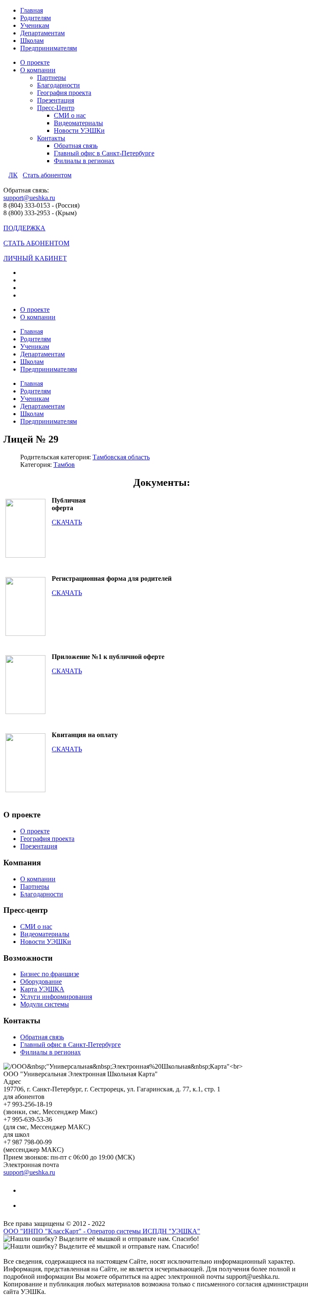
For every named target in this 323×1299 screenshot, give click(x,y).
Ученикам (34, 25)
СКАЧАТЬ (67, 522)
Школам (32, 40)
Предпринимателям (48, 48)
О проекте (35, 62)
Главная (31, 10)
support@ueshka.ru (29, 197)
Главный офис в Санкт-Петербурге (104, 153)
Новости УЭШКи (79, 130)
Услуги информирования (56, 996)
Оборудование (41, 981)
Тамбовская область (121, 457)
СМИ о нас (70, 115)
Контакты (51, 138)
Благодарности (58, 85)
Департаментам (42, 33)
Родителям (35, 17)
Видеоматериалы (78, 122)
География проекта (64, 92)
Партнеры (51, 77)
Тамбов (64, 464)
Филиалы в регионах (84, 160)
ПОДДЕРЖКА (24, 228)
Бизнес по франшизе (49, 974)
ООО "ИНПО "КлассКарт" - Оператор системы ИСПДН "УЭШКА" (101, 1231)
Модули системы (44, 1004)
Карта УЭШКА (42, 989)
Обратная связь (76, 145)
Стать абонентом (47, 175)
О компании (38, 70)
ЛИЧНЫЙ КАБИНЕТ (35, 258)
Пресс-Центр (55, 107)
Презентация (55, 100)
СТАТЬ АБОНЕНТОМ (36, 243)
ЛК (13, 175)
